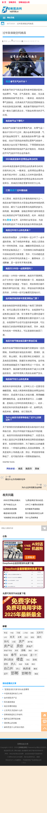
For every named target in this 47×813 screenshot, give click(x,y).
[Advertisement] (23, 789)
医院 (32, 637)
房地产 (29, 646)
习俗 (18, 632)
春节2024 (11, 23)
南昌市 (13, 190)
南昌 (8, 81)
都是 (36, 673)
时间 (6, 655)
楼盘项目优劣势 (10, 513)
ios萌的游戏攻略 (10, 508)
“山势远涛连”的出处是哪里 (35, 500)
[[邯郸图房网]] (23, 9)
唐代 (39, 636)
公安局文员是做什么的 (13, 710)
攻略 (23, 650)
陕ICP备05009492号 (36, 750)
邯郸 (15, 672)
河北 (28, 660)
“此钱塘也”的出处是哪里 (13, 517)
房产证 (8, 645)
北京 (26, 637)
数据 (30, 650)
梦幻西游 (8, 659)
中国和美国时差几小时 (13, 693)
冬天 (12, 636)
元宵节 (40, 632)
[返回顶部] (44, 728)
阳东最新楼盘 (9, 701)
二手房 (25, 633)
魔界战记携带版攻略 (12, 718)
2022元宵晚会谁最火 (12, 500)
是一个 (33, 654)
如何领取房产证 (10, 697)
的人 (13, 663)
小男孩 (23, 762)
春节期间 (23, 655)
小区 (14, 641)
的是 (20, 664)
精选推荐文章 (8, 750)
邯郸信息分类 (24, 2)
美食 (9, 219)
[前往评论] (44, 721)
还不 (6, 673)
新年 (36, 650)
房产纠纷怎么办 (10, 504)
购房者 (27, 668)
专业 (5, 632)
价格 (32, 633)
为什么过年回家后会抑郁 (32, 487)
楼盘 (19, 658)
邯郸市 (26, 673)
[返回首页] (44, 715)
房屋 (16, 650)
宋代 (6, 641)
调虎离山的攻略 (10, 722)
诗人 (18, 668)
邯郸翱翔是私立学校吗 (13, 714)
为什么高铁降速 (31, 517)
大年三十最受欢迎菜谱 (34, 504)
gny (9, 41)
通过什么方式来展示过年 (15, 479)
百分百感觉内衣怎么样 (34, 513)
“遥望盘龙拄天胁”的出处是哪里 (16, 689)
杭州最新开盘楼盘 (32, 508)
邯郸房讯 (12, 2)
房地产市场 (8, 650)
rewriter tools (8, 461)
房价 (19, 645)
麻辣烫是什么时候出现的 (14, 727)
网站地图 (17, 750)
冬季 (19, 637)
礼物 (26, 664)
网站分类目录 (41, 747)
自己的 (8, 668)
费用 (35, 668)
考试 (33, 664)
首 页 (4, 2)
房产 (22, 641)
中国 (11, 633)
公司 (5, 637)
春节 (14, 654)
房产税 (30, 642)
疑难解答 (25, 750)
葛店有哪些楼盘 (10, 706)
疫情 (6, 663)
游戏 (35, 659)
